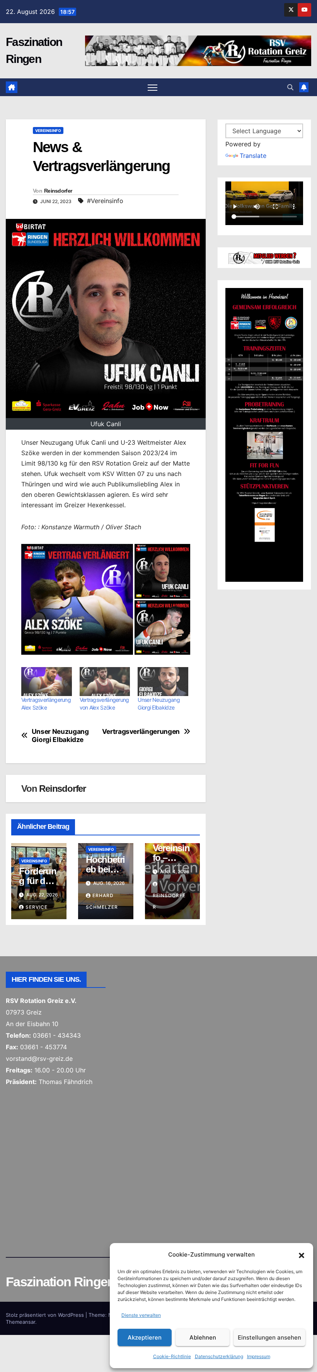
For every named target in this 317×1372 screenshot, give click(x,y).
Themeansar (20, 1322)
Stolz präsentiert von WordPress (45, 1315)
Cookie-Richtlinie (172, 1356)
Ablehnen (202, 1337)
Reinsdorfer (58, 191)
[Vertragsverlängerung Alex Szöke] (46, 681)
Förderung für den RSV (37, 881)
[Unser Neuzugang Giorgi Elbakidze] (163, 681)
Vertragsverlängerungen (143, 731)
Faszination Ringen (60, 1281)
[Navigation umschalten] (152, 87)
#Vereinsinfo (105, 201)
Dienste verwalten (141, 1315)
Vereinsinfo (48, 130)
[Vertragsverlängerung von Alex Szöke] (105, 681)
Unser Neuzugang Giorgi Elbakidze (60, 736)
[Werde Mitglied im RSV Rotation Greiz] (264, 257)
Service (37, 907)
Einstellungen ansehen (269, 1337)
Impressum (258, 1356)
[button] (301, 1255)
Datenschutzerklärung (219, 1356)
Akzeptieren (145, 1337)
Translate (253, 155)
